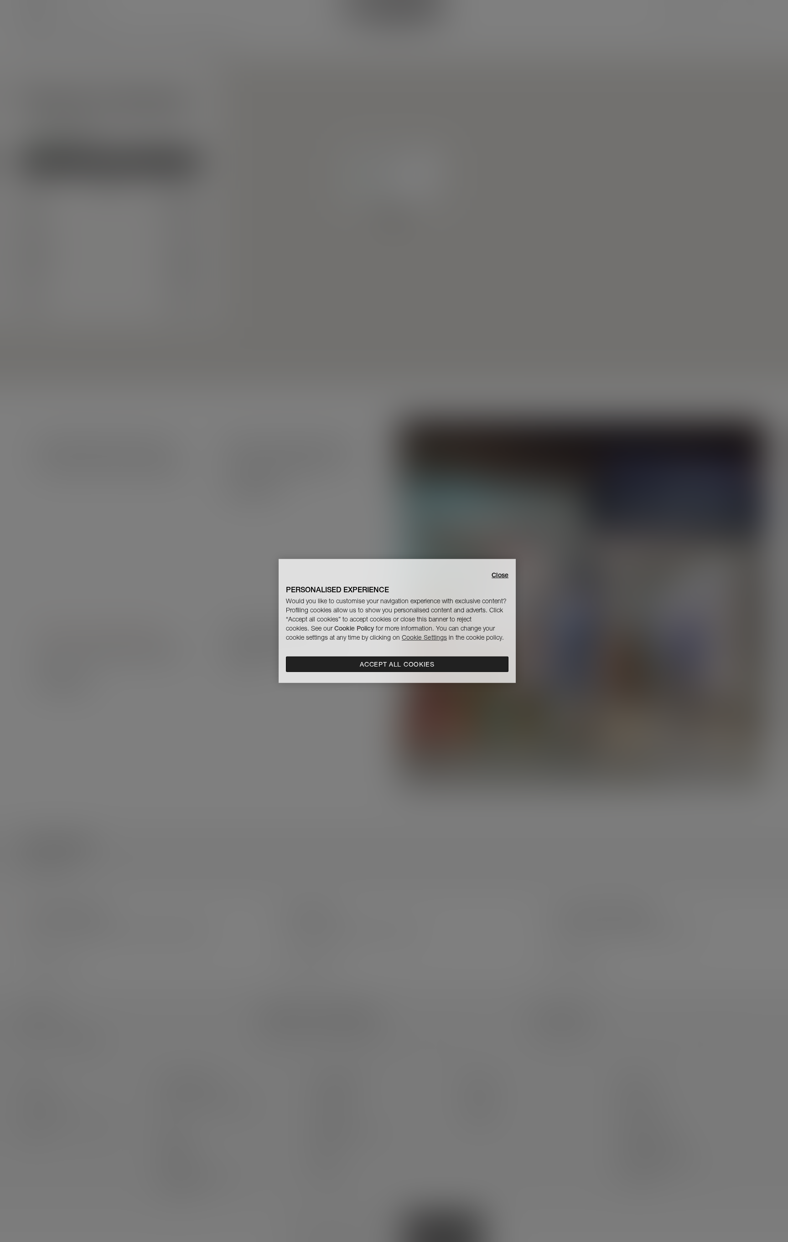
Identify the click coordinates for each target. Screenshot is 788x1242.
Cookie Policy (354, 628)
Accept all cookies (397, 664)
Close (500, 575)
